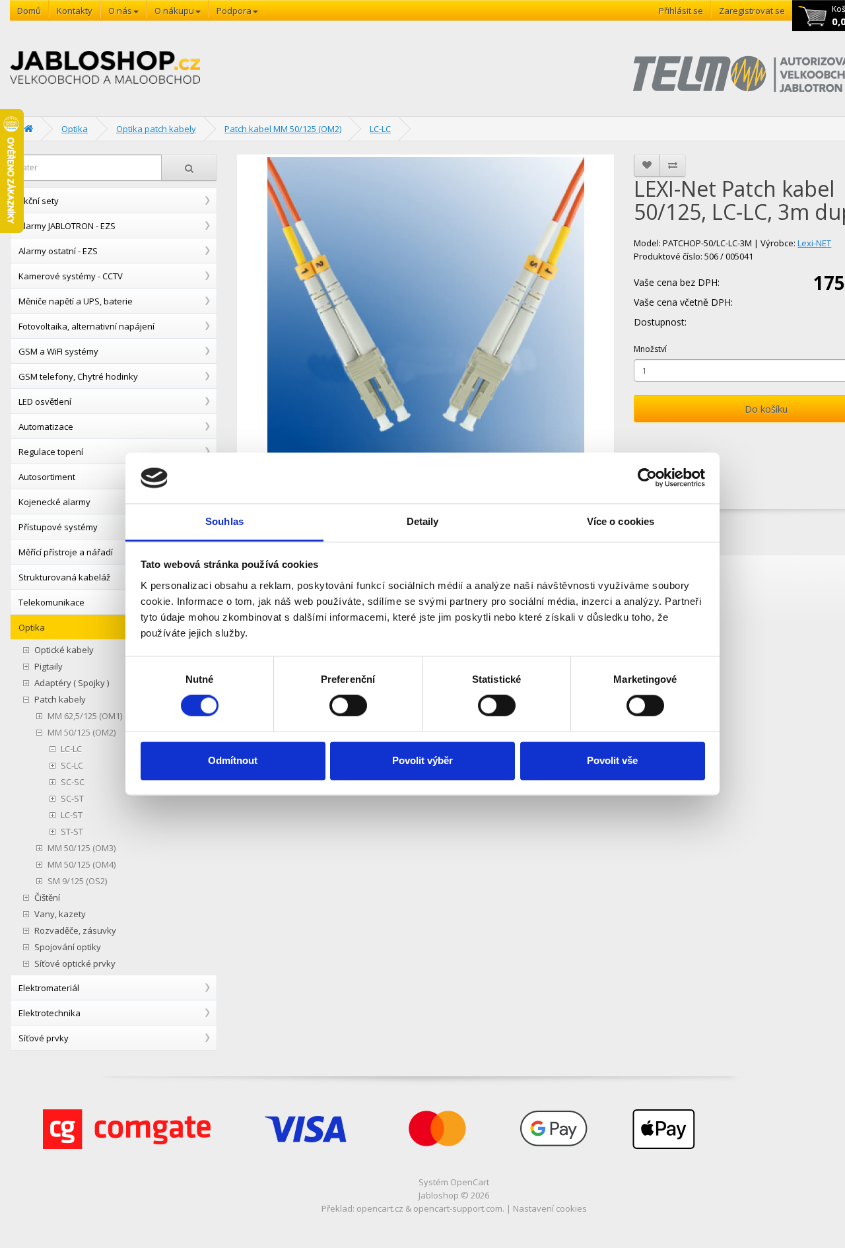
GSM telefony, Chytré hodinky (78, 376)
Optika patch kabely (156, 129)
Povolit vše (612, 760)
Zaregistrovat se (752, 11)
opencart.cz (379, 1208)
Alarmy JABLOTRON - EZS (67, 226)
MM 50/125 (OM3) (82, 848)
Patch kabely (60, 699)
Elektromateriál (48, 988)
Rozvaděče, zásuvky (75, 930)
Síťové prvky (43, 1038)
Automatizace (45, 427)
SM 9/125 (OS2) (77, 881)
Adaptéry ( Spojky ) (71, 683)
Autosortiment (46, 477)
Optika (74, 129)
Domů (29, 11)
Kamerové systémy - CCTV (70, 276)
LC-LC (380, 129)
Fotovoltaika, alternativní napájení (86, 326)
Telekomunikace (51, 602)
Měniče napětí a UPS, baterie (75, 301)
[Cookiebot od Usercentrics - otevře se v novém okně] (647, 478)
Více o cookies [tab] (620, 521)
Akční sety (38, 201)
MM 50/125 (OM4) (82, 864)
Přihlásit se (681, 11)
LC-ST (72, 815)
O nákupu (174, 11)
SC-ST (72, 798)
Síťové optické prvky (75, 963)
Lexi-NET (814, 243)
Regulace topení (50, 452)
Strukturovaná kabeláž (64, 577)
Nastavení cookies (550, 1208)
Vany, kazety (60, 914)
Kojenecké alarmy (54, 502)
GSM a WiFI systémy (58, 351)
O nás (120, 11)
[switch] (348, 705)
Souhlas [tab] (224, 521)
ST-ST (72, 831)
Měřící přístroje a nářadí (65, 552)
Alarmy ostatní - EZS (58, 251)
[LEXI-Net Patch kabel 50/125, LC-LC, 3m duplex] (426, 316)
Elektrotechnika (49, 1013)
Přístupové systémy (58, 527)
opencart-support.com (457, 1208)
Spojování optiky (67, 947)
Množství (650, 349)
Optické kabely (64, 650)
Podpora (234, 11)
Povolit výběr (422, 760)
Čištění (47, 897)
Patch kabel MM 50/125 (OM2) (282, 129)
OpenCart (469, 1182)
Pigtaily (48, 666)
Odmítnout (232, 760)
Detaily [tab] (423, 521)
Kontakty (74, 11)
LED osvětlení (44, 401)
